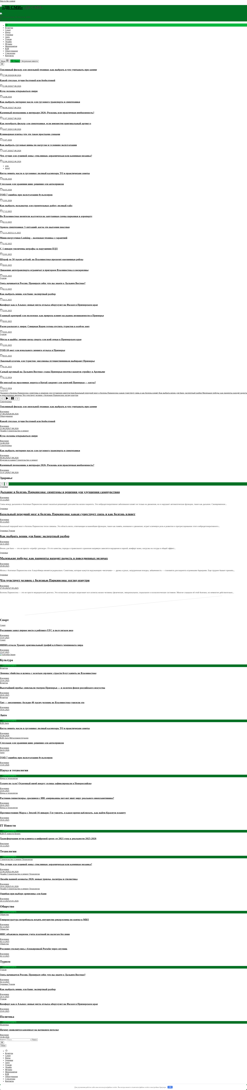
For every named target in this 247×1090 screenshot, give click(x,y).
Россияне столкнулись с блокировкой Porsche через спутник (33, 948)
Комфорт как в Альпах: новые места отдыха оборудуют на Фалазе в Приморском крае (49, 304)
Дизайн (8, 42)
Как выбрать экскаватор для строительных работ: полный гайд (36, 205)
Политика (4, 1025)
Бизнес (18, 834)
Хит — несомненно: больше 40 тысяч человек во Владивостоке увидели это (42, 702)
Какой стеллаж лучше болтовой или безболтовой (27, 80)
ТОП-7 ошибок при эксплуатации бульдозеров (26, 194)
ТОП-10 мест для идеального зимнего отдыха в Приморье (32, 350)
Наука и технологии (9, 778)
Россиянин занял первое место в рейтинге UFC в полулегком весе (36, 630)
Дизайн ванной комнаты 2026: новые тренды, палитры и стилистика (39, 879)
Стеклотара (10, 53)
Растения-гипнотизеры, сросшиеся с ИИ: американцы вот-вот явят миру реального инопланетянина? (57, 798)
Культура (9, 28)
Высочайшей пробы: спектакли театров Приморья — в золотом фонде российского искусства (52, 687)
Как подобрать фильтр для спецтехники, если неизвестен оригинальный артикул (45, 123)
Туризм (8, 39)
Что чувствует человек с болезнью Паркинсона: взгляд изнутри (45, 580)
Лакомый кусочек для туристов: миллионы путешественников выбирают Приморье (47, 361)
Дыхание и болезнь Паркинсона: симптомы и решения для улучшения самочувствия (60, 492)
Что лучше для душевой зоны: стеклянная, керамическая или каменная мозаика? (46, 155)
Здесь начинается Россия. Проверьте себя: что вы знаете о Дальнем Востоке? (43, 283)
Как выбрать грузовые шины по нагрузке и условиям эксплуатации (38, 145)
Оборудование (11, 51)
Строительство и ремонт (18, 431)
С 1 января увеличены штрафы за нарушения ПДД (29, 248)
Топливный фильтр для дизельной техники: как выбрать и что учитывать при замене (48, 69)
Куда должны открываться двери (19, 91)
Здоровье (9, 35)
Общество (4, 914)
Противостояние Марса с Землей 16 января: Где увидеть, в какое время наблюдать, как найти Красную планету (63, 812)
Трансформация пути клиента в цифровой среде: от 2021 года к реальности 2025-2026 (48, 838)
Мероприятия (11, 46)
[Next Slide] (7, 484)
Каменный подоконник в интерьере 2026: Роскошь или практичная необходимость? (47, 112)
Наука (7, 32)
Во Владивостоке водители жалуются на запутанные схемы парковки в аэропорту (46, 216)
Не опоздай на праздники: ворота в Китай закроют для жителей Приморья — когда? (48, 382)
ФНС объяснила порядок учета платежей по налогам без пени (35, 934)
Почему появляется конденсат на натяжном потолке (29, 1029)
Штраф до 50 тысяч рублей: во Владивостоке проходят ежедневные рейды (41, 259)
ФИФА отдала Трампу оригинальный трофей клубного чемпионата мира (41, 645)
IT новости (9, 834)
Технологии (27, 859)
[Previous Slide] (2, 484)
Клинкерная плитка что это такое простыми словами (30, 134)
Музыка (8, 44)
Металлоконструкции (18, 738)
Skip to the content (7, 1)
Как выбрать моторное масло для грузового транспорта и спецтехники (40, 102)
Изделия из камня (8, 460)
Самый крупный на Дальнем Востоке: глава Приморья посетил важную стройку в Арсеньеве (52, 371)
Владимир (4, 411)
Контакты (9, 55)
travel (7, 168)
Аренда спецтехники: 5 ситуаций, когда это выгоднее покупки (35, 227)
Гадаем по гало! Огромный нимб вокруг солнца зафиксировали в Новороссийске (45, 783)
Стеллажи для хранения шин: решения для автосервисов (32, 184)
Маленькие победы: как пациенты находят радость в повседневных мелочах (54, 558)
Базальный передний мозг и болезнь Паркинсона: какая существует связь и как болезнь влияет (67, 514)
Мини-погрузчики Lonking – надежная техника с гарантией (33, 237)
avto (7, 166)
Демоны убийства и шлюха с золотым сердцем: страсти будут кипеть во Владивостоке (48, 673)
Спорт (8, 30)
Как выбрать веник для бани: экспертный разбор (28, 294)
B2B (7, 48)
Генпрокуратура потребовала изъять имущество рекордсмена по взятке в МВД (44, 919)
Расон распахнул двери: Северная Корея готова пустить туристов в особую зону (45, 326)
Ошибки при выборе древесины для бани (23, 893)
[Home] (6, 25)
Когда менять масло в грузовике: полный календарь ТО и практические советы (45, 173)
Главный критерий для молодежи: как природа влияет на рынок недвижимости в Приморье (52, 315)
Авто (7, 37)
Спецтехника (6, 402)
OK (170, 1087)
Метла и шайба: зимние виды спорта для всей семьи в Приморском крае (40, 339)
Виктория (4, 441)
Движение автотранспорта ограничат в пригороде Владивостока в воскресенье (44, 270)
